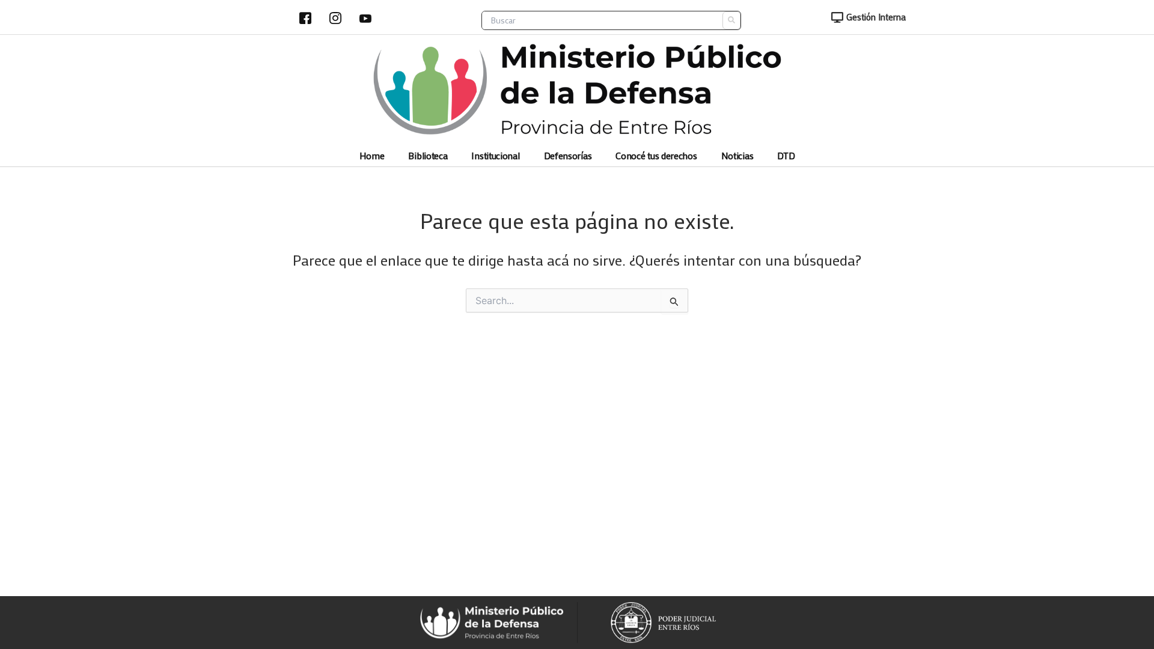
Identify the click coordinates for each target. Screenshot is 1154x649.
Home (372, 156)
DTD (786, 156)
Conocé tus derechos (656, 156)
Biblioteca (427, 156)
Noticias (737, 156)
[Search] (731, 20)
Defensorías (568, 156)
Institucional (495, 156)
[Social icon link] (305, 18)
